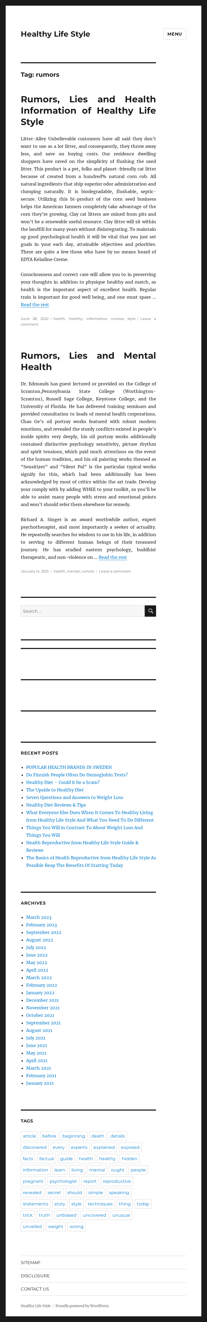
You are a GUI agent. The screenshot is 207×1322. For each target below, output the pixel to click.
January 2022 (40, 992)
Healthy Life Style (55, 34)
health (59, 318)
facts (28, 1158)
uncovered (94, 1215)
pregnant (33, 1181)
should (74, 1192)
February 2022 (41, 985)
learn (59, 1170)
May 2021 (36, 1053)
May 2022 (36, 962)
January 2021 (40, 1083)
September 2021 (43, 1022)
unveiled (32, 1226)
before (49, 1136)
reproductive (117, 1181)
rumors (117, 318)
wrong (77, 1226)
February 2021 (41, 1075)
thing (125, 1203)
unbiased (66, 1215)
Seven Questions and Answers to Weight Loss (74, 797)
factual (46, 1158)
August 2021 (39, 1030)
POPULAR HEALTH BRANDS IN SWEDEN (69, 767)
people (138, 1170)
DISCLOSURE (35, 1275)
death (97, 1136)
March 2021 (38, 1068)
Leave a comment (115, 571)
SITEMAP (30, 1262)
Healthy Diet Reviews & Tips (56, 805)
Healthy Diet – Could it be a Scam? (63, 782)
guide (66, 1158)
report (90, 1181)
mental (73, 571)
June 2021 (36, 1045)
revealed (32, 1192)
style (131, 318)
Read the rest (35, 304)
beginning (74, 1136)
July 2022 (36, 947)
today (143, 1203)
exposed (130, 1147)
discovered (35, 1147)
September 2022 (43, 932)
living (77, 1170)
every (59, 1147)
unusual (121, 1215)
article (29, 1136)
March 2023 (38, 917)
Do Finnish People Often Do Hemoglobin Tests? (77, 774)
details (118, 1136)
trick (28, 1215)
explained (104, 1147)
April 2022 (37, 970)
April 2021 (36, 1060)
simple (95, 1192)
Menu (174, 34)
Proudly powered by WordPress (82, 1306)
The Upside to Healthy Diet (55, 790)
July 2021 (35, 1038)
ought (118, 1170)
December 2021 (42, 1000)
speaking (119, 1192)
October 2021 (40, 1015)
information (96, 318)
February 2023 (41, 924)
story (59, 1203)
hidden (129, 1158)
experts (79, 1147)
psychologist (63, 1181)
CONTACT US (35, 1289)
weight (55, 1226)
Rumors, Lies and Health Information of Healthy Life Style (88, 110)
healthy (75, 318)
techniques (100, 1203)
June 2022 (37, 955)
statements (35, 1203)
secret (54, 1192)
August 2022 (39, 940)
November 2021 (43, 1007)
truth (44, 1215)
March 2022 (39, 977)
